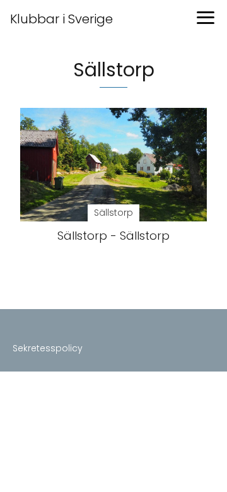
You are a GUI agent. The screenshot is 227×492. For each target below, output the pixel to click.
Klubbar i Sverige (61, 19)
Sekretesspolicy (48, 348)
